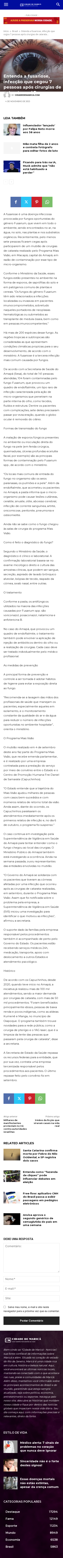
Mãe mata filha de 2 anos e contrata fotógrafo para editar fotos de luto (40, 147)
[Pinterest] (36, 202)
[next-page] (11, 182)
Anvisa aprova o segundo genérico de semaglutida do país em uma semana (40, 1220)
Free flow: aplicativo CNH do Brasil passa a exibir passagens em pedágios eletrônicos (40, 1198)
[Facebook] (15, 202)
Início (6, 31)
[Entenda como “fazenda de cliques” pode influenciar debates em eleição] (12, 1176)
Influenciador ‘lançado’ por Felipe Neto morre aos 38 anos (39, 129)
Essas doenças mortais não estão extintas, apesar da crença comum (39, 1483)
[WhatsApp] (47, 202)
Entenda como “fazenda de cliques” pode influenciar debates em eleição (40, 1177)
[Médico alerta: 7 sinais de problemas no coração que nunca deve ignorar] (11, 1446)
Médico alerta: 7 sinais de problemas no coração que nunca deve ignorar (39, 1446)
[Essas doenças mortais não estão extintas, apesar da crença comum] (11, 1483)
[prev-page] (6, 182)
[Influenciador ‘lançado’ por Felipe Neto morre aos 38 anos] (12, 129)
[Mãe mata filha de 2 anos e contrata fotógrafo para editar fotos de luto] (12, 148)
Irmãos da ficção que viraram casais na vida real (46, 1123)
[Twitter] (26, 202)
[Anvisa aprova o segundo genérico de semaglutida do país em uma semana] (12, 1219)
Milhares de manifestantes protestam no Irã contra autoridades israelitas (15, 1126)
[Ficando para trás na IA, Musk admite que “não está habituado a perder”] (12, 166)
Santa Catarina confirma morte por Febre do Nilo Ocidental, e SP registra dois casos (40, 1155)
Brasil (15, 31)
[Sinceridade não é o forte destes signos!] (11, 1465)
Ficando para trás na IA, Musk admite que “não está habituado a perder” (39, 167)
